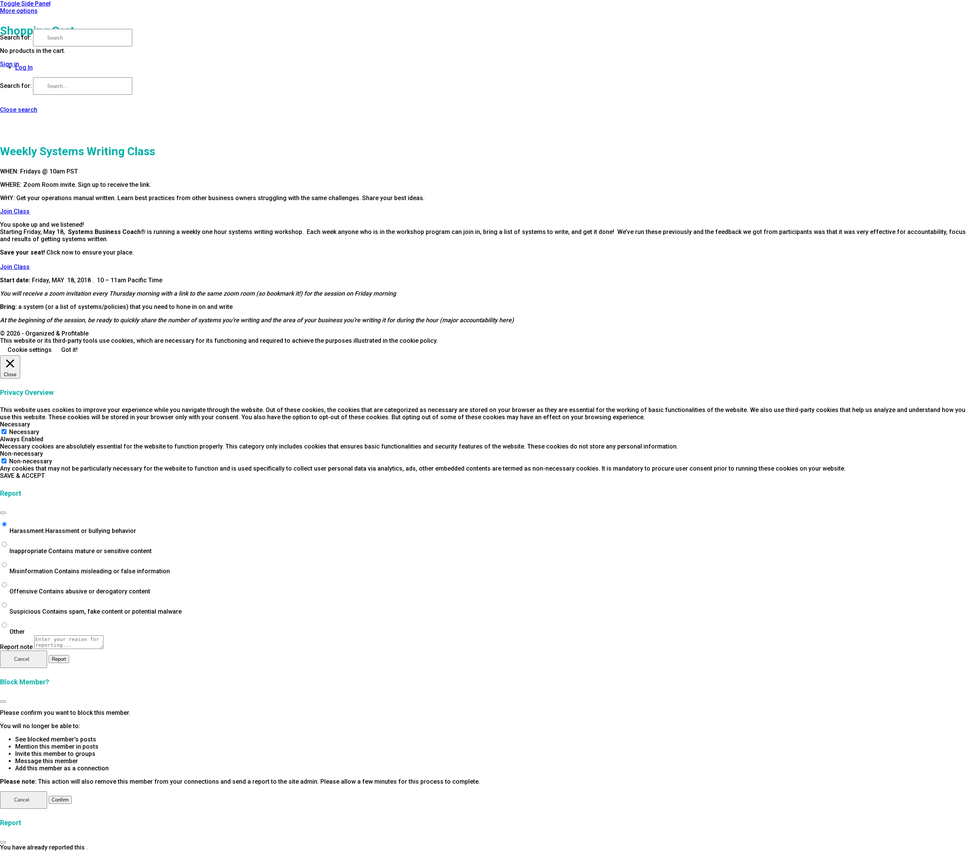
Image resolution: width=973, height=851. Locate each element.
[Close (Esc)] (3, 513)
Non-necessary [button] (21, 453)
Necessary (24, 432)
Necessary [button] (15, 424)
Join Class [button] (15, 211)
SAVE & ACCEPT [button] (22, 475)
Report (59, 659)
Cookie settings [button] (30, 349)
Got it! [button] (69, 349)
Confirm (60, 800)
